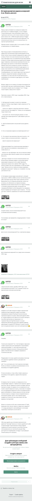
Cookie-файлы (19, 494)
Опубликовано (14, 26)
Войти (16, 472)
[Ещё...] (29, 26)
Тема (10, 494)
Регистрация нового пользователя (16, 461)
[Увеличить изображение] (29, 326)
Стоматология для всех (12, 2)
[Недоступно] (5, 197)
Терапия (13, 19)
